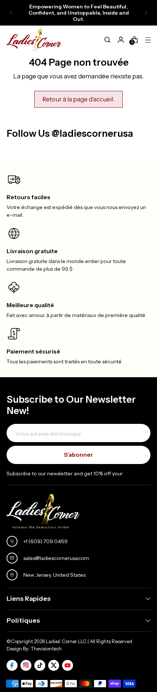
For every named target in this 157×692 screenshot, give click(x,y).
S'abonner (78, 454)
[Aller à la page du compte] (120, 40)
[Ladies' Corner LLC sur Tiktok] (39, 665)
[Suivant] (146, 13)
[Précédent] (11, 13)
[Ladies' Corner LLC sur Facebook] (12, 665)
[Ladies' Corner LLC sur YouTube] (67, 665)
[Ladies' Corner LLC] (34, 39)
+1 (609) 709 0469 (45, 541)
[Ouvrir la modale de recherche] (107, 40)
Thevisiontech (46, 649)
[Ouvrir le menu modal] (147, 40)
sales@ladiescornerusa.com (56, 558)
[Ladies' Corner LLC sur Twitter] (53, 665)
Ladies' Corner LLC (66, 641)
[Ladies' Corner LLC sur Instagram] (25, 665)
